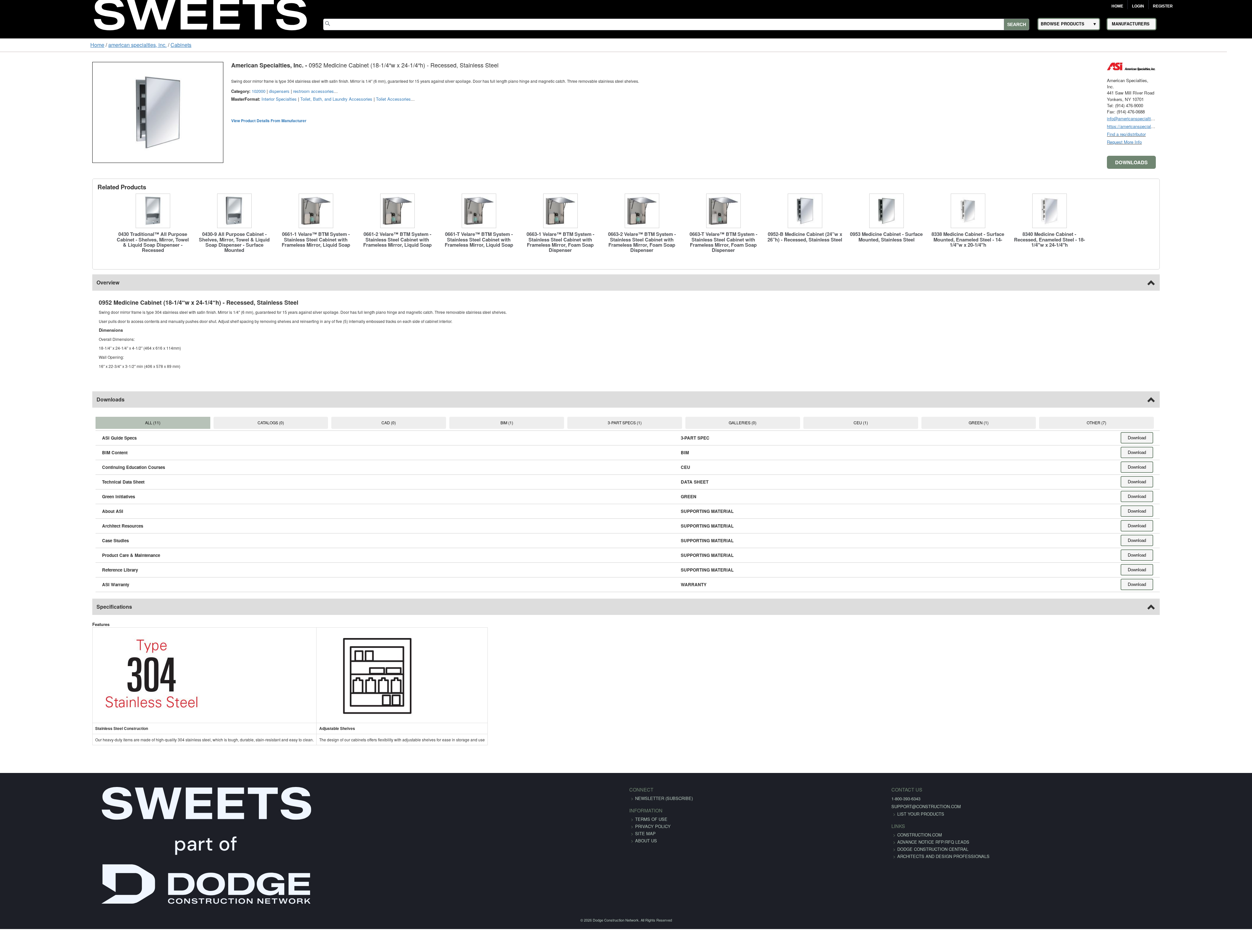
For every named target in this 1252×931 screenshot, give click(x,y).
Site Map (645, 833)
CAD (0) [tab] (353, 422)
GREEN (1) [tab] (1031, 422)
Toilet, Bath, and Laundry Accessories (256, 99)
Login (1138, 6)
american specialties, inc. (59, 45)
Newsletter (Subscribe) (664, 798)
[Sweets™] (200, 13)
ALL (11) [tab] (82, 422)
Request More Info (1204, 142)
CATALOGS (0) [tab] (217, 422)
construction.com (741, 835)
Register (1163, 6)
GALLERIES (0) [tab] (760, 422)
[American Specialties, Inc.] (1211, 65)
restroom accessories (233, 91)
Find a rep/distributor (1206, 134)
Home (1117, 6)
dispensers (199, 91)
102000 (179, 91)
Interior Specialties (199, 99)
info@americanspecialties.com (1216, 118)
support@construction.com (747, 806)
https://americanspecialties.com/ (1217, 126)
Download (1217, 437)
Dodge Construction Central (754, 856)
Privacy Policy (653, 826)
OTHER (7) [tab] (1166, 422)
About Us (646, 840)
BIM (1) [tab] (488, 422)
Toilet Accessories (313, 99)
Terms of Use (651, 819)
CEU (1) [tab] (895, 422)
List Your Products (742, 814)
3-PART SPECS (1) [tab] (624, 422)
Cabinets (103, 45)
